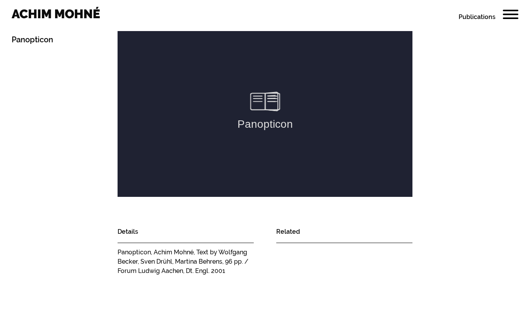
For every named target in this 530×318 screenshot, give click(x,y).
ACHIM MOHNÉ (56, 14)
